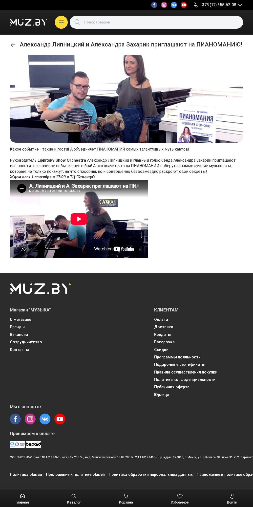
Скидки (161, 349)
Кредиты (162, 334)
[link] (13, 45)
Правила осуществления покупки (185, 372)
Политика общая (26, 474)
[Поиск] (78, 22)
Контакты (19, 349)
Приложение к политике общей (75, 474)
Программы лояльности (177, 357)
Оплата (161, 319)
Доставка (163, 327)
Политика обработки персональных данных (151, 474)
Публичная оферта (172, 387)
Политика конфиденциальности (184, 379)
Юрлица (161, 394)
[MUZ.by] (28, 22)
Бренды (17, 327)
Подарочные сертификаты (179, 364)
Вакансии (19, 334)
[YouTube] (184, 5)
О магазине (20, 319)
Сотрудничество (26, 342)
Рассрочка (164, 342)
